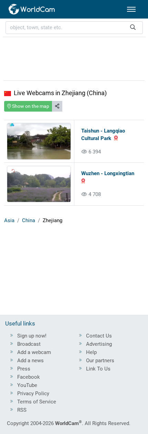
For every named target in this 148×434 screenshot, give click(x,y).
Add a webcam (34, 352)
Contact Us (99, 336)
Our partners (100, 360)
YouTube (27, 385)
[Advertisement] (74, 58)
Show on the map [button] (30, 106)
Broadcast (29, 344)
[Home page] (32, 9)
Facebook (28, 377)
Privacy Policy (33, 393)
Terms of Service (36, 402)
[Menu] (131, 9)
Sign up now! (31, 336)
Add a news (30, 360)
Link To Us (98, 369)
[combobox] (74, 27)
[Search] (133, 27)
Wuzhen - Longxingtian (107, 173)
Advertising (99, 344)
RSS (22, 410)
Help (91, 352)
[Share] (57, 106)
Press (23, 369)
